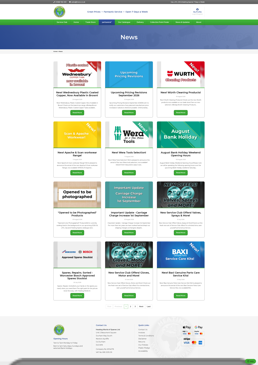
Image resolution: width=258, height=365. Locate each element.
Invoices (141, 333)
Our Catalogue (124, 22)
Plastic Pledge (144, 348)
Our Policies (143, 345)
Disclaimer (142, 339)
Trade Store (90, 22)
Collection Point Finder (159, 22)
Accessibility (143, 351)
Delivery (140, 22)
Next (141, 306)
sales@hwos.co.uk (78, 2)
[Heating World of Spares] (59, 11)
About (198, 22)
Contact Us (142, 330)
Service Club (62, 22)
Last (149, 306)
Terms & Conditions (146, 336)
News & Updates (183, 22)
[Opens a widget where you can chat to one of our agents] (250, 361)
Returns (141, 342)
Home (76, 22)
